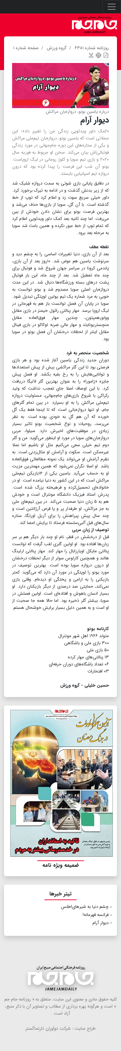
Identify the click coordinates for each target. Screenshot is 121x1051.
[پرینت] (98, 55)
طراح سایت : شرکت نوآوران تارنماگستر (61, 1028)
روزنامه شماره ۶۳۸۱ (92, 48)
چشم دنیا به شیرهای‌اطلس (85, 906)
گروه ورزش (57, 48)
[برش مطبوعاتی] (91, 55)
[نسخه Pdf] (106, 55)
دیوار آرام (100, 922)
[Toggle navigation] (111, 6)
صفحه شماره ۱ (26, 48)
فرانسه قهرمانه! (96, 914)
